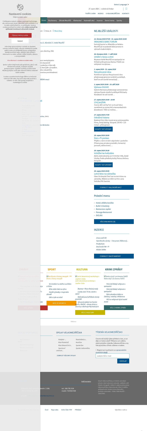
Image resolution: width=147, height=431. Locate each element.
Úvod (46, 410)
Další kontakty (86, 381)
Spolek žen (79, 345)
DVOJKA (99, 215)
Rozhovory (52, 20)
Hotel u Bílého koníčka (105, 203)
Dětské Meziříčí (65, 20)
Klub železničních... (65, 345)
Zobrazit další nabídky (110, 256)
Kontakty (125, 13)
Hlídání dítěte (101, 250)
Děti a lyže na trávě (55, 297)
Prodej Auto (100, 244)
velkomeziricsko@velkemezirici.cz (40, 396)
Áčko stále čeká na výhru (57, 289)
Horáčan (79, 342)
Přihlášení (78, 410)
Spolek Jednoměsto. (83, 348)
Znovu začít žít (101, 238)
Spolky (119, 20)
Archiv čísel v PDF (66, 410)
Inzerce (100, 13)
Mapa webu (54, 410)
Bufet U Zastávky (102, 206)
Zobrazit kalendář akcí (110, 187)
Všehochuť (77, 20)
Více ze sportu (59, 303)
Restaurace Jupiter (103, 209)
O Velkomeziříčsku (113, 13)
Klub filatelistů (63, 342)
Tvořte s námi (90, 13)
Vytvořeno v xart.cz (121, 410)
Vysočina (41, 116)
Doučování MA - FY (102, 247)
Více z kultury (87, 312)
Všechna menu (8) (107, 221)
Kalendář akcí (89, 20)
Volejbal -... (62, 339)
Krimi (44, 20)
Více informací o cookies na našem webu (20, 60)
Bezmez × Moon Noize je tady (88, 289)
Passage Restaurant (104, 212)
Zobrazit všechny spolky (66, 355)
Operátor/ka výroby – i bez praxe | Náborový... (112, 241)
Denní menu (109, 20)
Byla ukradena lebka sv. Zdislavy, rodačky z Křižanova (114, 295)
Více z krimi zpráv (118, 307)
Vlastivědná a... (81, 339)
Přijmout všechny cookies (20, 35)
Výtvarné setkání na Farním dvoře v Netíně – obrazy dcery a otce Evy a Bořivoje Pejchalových (87, 304)
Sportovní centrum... (60, 349)
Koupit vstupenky (103, 129)
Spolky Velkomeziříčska (69, 332)
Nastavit (20, 41)
